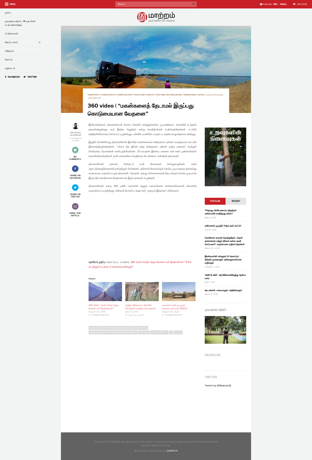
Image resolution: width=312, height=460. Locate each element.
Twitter (32, 77)
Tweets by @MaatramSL (218, 385)
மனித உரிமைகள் (94, 98)
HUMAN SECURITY (125, 95)
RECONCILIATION (174, 95)
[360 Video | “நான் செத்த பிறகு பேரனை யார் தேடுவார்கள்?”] (105, 291)
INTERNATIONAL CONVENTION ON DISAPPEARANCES (113, 332)
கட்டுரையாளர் (11, 33)
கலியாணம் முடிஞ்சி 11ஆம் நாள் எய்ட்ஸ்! (223, 225)
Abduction (95, 328)
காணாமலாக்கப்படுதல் (214, 95)
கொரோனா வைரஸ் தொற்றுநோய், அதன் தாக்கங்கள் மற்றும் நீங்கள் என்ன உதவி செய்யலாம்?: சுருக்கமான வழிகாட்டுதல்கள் (225, 241)
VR (171, 332)
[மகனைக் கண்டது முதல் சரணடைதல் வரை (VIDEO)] (178, 291)
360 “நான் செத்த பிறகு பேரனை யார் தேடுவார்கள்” (157, 262)
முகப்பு (8, 12)
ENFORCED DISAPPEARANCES (116, 328)
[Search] (193, 4)
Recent (236, 201)
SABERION (172, 450)
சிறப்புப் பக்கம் (11, 42)
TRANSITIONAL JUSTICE (194, 95)
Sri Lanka (144, 332)
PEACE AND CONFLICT (144, 95)
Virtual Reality (159, 332)
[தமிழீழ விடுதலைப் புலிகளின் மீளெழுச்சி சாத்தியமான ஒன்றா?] (142, 291)
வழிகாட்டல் (10, 68)
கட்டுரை (178, 332)
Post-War (160, 95)
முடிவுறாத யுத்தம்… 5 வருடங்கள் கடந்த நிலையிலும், (20, 23)
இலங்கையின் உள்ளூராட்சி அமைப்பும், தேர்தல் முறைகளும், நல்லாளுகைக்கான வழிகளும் (223, 259)
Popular (215, 201)
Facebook (14, 77)
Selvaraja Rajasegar (75, 134)
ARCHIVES (302, 4)
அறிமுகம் (9, 51)
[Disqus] (144, 380)
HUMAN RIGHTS (108, 95)
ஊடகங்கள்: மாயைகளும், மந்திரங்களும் (223, 290)
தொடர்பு (9, 59)
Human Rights (140, 328)
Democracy (94, 95)
